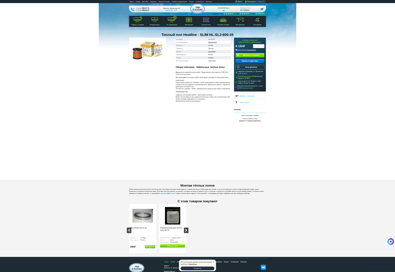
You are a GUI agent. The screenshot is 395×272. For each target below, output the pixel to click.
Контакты (209, 1)
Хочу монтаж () (246, 50)
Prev (129, 230)
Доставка (145, 1)
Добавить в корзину (251, 55)
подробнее (251, 50)
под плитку (212, 51)
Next (186, 230)
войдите (242, 120)
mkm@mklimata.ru (224, 8)
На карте (244, 73)
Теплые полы (141, 29)
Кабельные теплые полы (156, 29)
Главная (132, 29)
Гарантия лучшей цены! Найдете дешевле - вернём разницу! (250, 41)
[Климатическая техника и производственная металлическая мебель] (197, 9)
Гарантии (153, 1)
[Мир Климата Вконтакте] (223, 11)
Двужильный (212, 42)
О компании (200, 1)
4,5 (238, 13)
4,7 (222, 13)
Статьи (191, 1)
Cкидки (137, 1)
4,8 (253, 13)
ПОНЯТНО (197, 268)
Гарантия (240, 81)
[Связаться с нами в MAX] (390, 241)
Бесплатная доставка (244, 76)
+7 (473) (142, 8)
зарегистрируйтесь (254, 120)
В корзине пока (245, 9)
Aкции (132, 1)
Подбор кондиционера (179, 1)
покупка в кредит (248, 88)
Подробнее (192, 264)
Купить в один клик (250, 61)
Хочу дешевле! (251, 67)
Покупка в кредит (164, 1)
